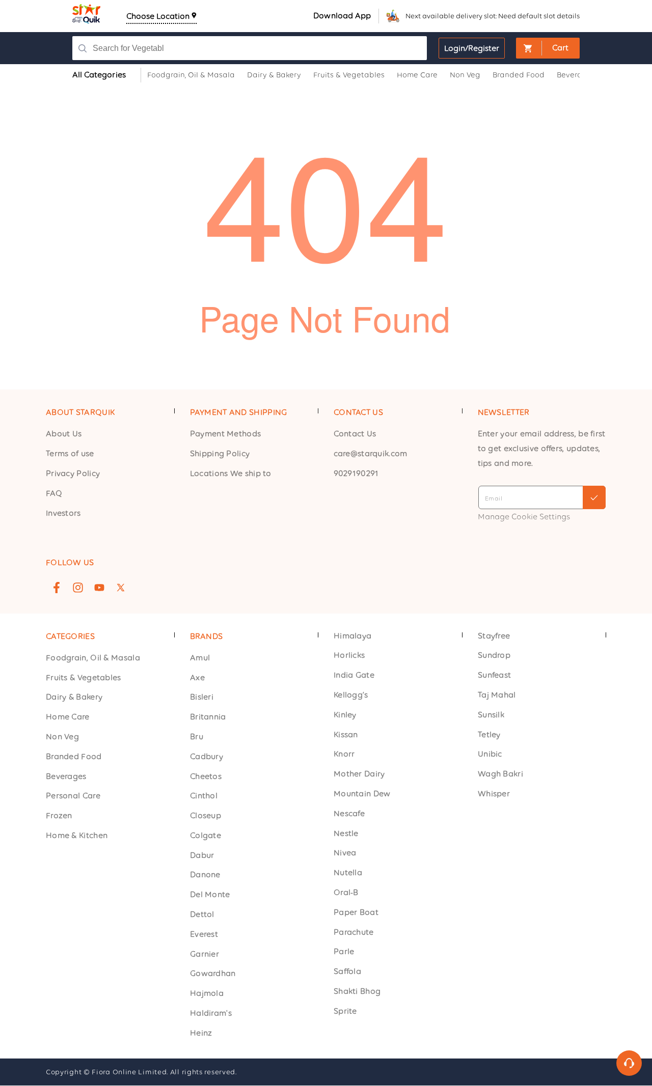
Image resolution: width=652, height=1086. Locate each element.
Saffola (347, 972)
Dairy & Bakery (74, 697)
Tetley (489, 734)
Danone (205, 875)
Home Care (68, 717)
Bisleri (201, 697)
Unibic (490, 754)
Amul (200, 657)
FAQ (54, 492)
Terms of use (70, 453)
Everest (204, 934)
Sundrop (494, 655)
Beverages (66, 776)
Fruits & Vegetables (83, 677)
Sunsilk (491, 714)
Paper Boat (356, 912)
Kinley (345, 714)
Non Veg (62, 736)
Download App (342, 15)
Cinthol (204, 796)
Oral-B (346, 893)
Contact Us (355, 433)
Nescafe (349, 813)
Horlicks (349, 655)
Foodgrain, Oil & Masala (93, 657)
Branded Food (74, 756)
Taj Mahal (497, 695)
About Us (64, 433)
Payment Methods (225, 433)
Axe (197, 677)
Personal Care (73, 796)
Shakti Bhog (357, 991)
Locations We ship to (230, 473)
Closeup (205, 816)
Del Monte (210, 895)
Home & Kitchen (76, 835)
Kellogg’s (351, 695)
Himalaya (352, 636)
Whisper (494, 794)
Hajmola (207, 993)
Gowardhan (213, 974)
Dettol (202, 915)
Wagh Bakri (500, 774)
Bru (196, 736)
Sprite (345, 1011)
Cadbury (206, 756)
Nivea (345, 853)
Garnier (204, 954)
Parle (344, 952)
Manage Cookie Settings (524, 516)
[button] (548, 48)
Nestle (346, 833)
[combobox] (247, 48)
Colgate (205, 835)
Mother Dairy (359, 774)
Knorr (344, 754)
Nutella (348, 873)
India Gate (354, 675)
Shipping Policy (220, 453)
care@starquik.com (371, 453)
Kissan (346, 734)
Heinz (201, 1033)
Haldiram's (211, 1013)
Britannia (208, 717)
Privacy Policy (73, 473)
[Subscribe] (594, 497)
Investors (63, 512)
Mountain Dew (362, 794)
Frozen (59, 816)
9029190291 (356, 473)
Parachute (354, 932)
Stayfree (494, 636)
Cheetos (206, 776)
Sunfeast (494, 675)
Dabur (202, 855)
